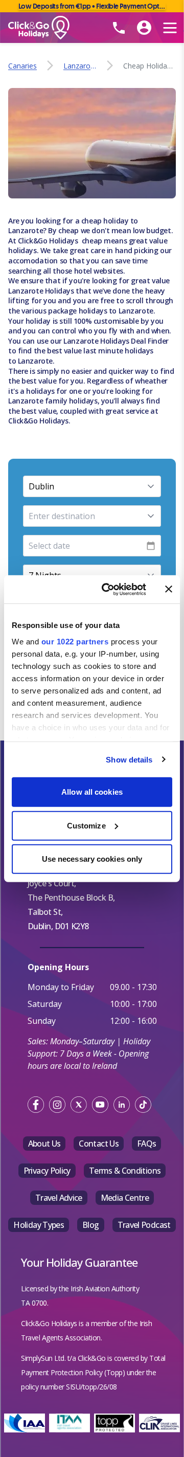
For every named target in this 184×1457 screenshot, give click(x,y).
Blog (90, 1224)
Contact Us (99, 1143)
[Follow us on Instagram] (57, 1104)
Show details (129, 759)
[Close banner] (168, 589)
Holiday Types (38, 1224)
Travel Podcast (144, 1224)
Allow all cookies (92, 792)
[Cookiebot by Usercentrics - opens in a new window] (108, 589)
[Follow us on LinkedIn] (121, 1104)
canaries (22, 66)
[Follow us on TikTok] (143, 1104)
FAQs (146, 1143)
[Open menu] (170, 27)
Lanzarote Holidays (42, 291)
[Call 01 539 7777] (118, 27)
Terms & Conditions (124, 1170)
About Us (44, 1143)
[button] (92, 486)
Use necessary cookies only (92, 859)
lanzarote (80, 66)
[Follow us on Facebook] (36, 1104)
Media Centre (125, 1197)
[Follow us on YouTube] (100, 1104)
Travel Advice (58, 1197)
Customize (86, 825)
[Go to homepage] (54, 28)
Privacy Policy (47, 1170)
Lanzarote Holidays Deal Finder (115, 341)
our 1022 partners (75, 641)
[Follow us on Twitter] (79, 1104)
